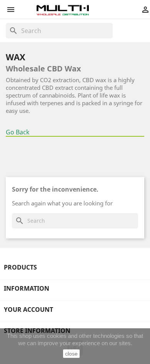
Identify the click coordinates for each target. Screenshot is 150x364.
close (71, 354)
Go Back (18, 132)
